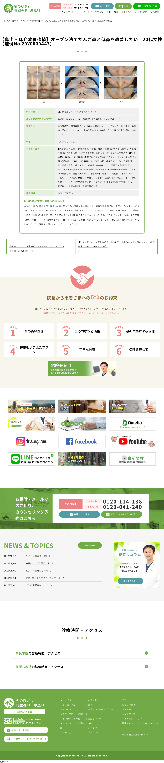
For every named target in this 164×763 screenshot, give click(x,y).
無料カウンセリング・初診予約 (27, 738)
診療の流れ (126, 11)
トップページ (68, 11)
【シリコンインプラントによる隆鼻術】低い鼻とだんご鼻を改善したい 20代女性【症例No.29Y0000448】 (116, 244)
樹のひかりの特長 (71, 718)
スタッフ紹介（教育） (73, 714)
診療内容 (99, 11)
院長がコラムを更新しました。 (41, 563)
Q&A (90, 723)
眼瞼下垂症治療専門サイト (135, 734)
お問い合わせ (128, 704)
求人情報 (155, 11)
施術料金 (92, 700)
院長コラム (93, 732)
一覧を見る (90, 545)
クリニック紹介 (84, 11)
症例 (116, 11)
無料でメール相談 (20, 730)
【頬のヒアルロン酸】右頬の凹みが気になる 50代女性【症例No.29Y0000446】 (36, 248)
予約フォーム (128, 700)
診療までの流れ (95, 718)
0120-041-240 (81, 8)
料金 (109, 11)
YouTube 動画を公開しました (40, 556)
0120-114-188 (81, 4)
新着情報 (126, 709)
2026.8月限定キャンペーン (39, 570)
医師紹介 (67, 709)
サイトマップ (128, 714)
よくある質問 (141, 11)
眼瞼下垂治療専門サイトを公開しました (45, 577)
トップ (7, 21)
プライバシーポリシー (133, 718)
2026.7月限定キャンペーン (39, 585)
